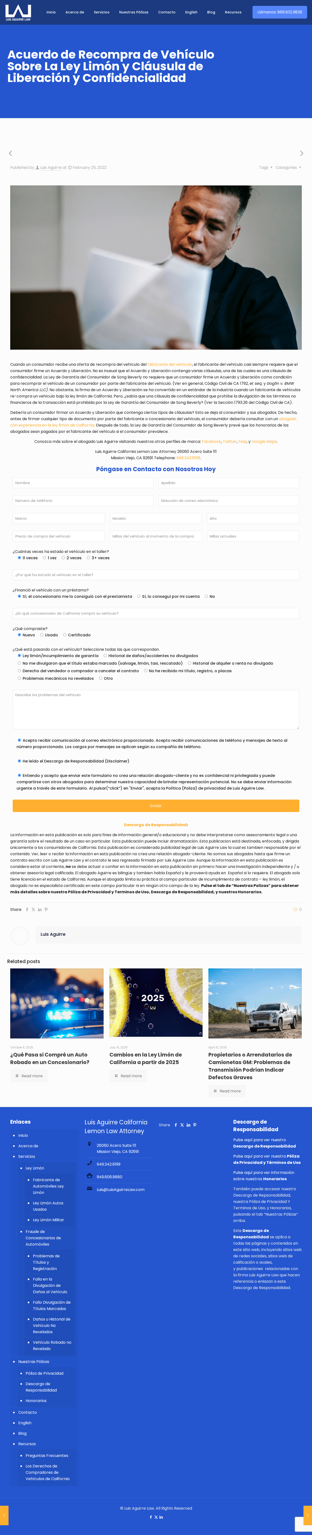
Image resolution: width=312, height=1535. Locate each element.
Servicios (26, 1156)
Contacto (27, 1412)
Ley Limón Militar (48, 1220)
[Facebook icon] (151, 1517)
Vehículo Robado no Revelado (52, 1346)
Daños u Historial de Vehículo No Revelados (51, 1325)
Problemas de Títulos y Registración (46, 1262)
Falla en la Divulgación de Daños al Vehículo (50, 1285)
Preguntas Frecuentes (47, 1455)
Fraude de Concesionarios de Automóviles (43, 1238)
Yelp (242, 441)
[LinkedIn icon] (161, 1517)
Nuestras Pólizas (33, 1361)
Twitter (230, 441)
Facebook (211, 441)
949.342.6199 (188, 458)
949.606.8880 (109, 1177)
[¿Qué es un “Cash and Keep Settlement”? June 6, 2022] (307, 1515)
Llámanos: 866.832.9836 (279, 12)
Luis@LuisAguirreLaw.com (121, 1189)
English (24, 1423)
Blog (22, 1433)
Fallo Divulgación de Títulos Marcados (52, 1305)
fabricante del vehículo (169, 364)
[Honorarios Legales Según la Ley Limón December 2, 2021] (4, 1515)
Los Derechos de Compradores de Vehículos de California (47, 1472)
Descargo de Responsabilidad (41, 1387)
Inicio (23, 1135)
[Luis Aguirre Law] (18, 12)
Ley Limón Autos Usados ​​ (48, 1206)
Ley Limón (35, 1168)
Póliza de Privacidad (44, 1373)
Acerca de (28, 1146)
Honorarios (36, 1400)
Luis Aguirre (51, 167)
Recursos (27, 1444)
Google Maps (264, 441)
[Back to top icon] (288, 1525)
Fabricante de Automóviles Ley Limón (48, 1186)
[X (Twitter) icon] (156, 1517)
